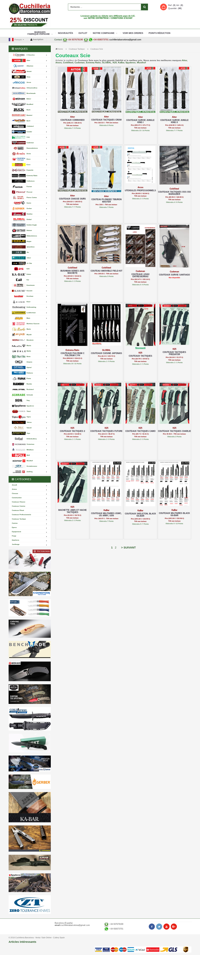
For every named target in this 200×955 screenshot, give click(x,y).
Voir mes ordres (133, 33)
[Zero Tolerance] (30, 904)
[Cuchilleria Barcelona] (30, 8)
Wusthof (141, 62)
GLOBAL (106, 62)
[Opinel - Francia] (30, 607)
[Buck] (30, 694)
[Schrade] (30, 862)
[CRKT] (30, 743)
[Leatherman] (30, 838)
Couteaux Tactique (77, 49)
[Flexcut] (30, 629)
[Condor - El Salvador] (30, 584)
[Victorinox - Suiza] (30, 559)
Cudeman (80, 62)
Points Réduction (159, 33)
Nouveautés (65, 33)
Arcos (58, 62)
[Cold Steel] (30, 719)
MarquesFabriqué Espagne (39, 33)
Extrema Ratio (93, 62)
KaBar (121, 62)
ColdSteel (68, 62)
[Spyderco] (30, 882)
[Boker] (30, 671)
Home (60, 49)
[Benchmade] (30, 650)
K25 (115, 62)
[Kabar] (30, 807)
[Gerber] (30, 782)
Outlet (82, 33)
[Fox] (30, 763)
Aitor (184, 60)
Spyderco (130, 62)
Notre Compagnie (103, 33)
